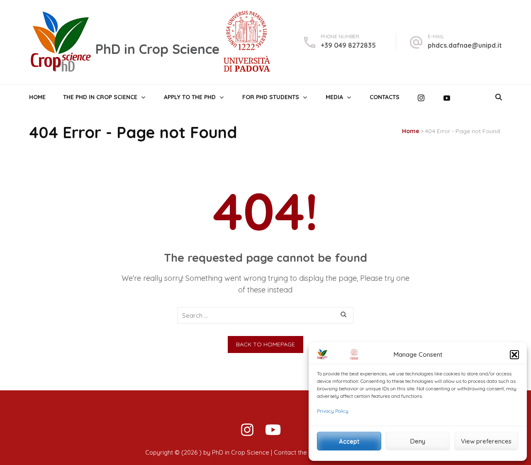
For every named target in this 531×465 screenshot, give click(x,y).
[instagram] (247, 431)
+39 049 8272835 (348, 45)
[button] (514, 355)
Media (334, 97)
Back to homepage (265, 344)
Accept (349, 441)
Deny (417, 441)
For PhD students (270, 97)
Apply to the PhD (190, 97)
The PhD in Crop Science (100, 97)
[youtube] (273, 431)
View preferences (486, 441)
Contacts (384, 97)
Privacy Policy (332, 411)
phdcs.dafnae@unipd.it (465, 45)
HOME (37, 97)
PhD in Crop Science (157, 49)
